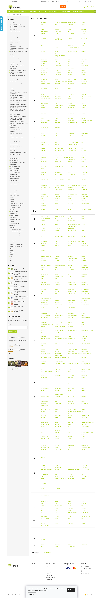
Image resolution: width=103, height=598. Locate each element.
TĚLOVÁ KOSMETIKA (15, 172)
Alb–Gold (70, 27)
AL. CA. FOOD (58, 27)
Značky (10, 260)
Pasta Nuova (85, 351)
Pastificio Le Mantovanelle (58, 354)
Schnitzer (43, 429)
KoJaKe (70, 243)
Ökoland (43, 343)
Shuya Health (44, 427)
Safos (56, 409)
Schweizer (70, 429)
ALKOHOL (11, 250)
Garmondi (43, 172)
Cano (56, 94)
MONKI (69, 298)
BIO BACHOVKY (12, 90)
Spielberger (71, 443)
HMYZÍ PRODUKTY (14, 86)
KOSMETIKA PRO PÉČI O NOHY (17, 230)
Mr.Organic (44, 302)
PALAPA (43, 349)
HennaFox (70, 192)
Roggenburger (45, 401)
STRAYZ (56, 447)
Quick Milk (57, 383)
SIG (42, 432)
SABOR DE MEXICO (45, 409)
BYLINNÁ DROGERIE (14, 183)
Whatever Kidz (58, 521)
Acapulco (43, 22)
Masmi (42, 291)
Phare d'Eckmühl (59, 361)
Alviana (56, 34)
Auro (83, 45)
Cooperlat (84, 105)
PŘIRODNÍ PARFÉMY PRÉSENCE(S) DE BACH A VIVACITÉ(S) (18, 101)
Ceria (83, 99)
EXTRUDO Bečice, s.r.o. (73, 144)
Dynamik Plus (58, 127)
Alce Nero (84, 27)
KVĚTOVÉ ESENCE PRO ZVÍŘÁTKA (17, 121)
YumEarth (84, 537)
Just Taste (44, 233)
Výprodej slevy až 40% (15, 24)
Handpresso (44, 185)
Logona (43, 272)
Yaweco (57, 537)
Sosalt (56, 441)
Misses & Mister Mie (59, 296)
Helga (56, 192)
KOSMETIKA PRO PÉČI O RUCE (17, 234)
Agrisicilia (70, 25)
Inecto (43, 221)
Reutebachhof (45, 397)
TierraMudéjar (45, 474)
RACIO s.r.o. (71, 388)
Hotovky (84, 201)
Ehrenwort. (71, 133)
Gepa (69, 172)
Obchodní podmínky (50, 570)
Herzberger (84, 194)
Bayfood (70, 54)
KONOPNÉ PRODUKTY (15, 195)
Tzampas (43, 483)
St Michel (84, 443)
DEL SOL (43, 118)
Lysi (69, 278)
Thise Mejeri (58, 472)
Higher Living (44, 196)
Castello (70, 96)
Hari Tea (57, 187)
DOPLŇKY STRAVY (14, 211)
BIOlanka (84, 72)
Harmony (84, 187)
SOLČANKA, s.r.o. (45, 438)
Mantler (43, 289)
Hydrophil (43, 205)
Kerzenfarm (58, 239)
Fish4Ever (43, 157)
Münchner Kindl (58, 305)
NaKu (56, 311)
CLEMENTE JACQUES (86, 101)
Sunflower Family (86, 447)
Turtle (83, 481)
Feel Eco (84, 150)
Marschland (71, 289)
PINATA (69, 361)
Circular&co (44, 101)
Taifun (43, 463)
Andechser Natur (59, 36)
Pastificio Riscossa (86, 354)
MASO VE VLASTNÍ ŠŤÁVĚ (16, 134)
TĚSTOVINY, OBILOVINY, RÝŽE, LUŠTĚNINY (17, 73)
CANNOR (43, 94)
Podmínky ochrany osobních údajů (52, 572)
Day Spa (43, 116)
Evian (56, 142)
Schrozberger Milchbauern (58, 429)
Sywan (83, 452)
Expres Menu (58, 144)
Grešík (69, 177)
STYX (69, 447)
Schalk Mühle (58, 427)
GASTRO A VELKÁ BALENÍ (15, 84)
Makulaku (43, 287)
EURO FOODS (85, 140)
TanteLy (70, 463)
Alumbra (43, 34)
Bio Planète (71, 68)
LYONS (56, 278)
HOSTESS (57, 201)
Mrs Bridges (58, 302)
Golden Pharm (58, 174)
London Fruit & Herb (87, 272)
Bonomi (43, 81)
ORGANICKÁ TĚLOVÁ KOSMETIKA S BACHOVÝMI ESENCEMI (18, 113)
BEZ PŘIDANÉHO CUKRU (15, 46)
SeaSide (56, 422)
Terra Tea (70, 467)
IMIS (55, 218)
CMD (56, 103)
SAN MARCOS (85, 418)
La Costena (57, 254)
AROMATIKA (70, 45)
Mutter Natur (85, 305)
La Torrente (85, 254)
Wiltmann (70, 523)
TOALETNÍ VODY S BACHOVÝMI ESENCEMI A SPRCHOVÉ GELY (17, 118)
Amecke (83, 34)
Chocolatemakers (86, 210)
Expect (83, 142)
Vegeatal (84, 501)
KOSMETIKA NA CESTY (15, 158)
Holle (69, 198)
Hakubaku (43, 183)
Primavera (57, 369)
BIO (11, 44)
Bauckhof (43, 54)
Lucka (69, 276)
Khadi (69, 239)
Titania (70, 474)
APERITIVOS (84, 38)
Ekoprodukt (85, 133)
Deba (69, 116)
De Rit (56, 116)
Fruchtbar (84, 166)
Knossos (43, 243)
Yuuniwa (43, 539)
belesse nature (85, 54)
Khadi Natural (85, 239)
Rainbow (84, 388)
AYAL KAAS (43, 48)
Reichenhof (44, 393)
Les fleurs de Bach (46, 265)
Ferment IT (84, 153)
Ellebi (69, 135)
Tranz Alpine (44, 481)
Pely (69, 357)
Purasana (70, 377)
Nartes (70, 311)
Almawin (84, 29)
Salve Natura (58, 415)
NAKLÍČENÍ (12, 57)
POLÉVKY (12, 132)
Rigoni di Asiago (72, 399)
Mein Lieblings (85, 291)
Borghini (70, 81)
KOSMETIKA (13, 240)
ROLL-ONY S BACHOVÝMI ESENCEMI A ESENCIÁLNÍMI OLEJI (18, 107)
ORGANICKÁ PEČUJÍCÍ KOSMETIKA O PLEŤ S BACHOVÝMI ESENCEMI (18, 110)
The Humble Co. (85, 470)
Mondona (57, 298)
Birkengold (84, 77)
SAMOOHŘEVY (13, 140)
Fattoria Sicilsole (59, 150)
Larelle (83, 256)
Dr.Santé (84, 125)
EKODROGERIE (12, 226)
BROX (42, 86)
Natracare (70, 313)
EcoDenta (70, 131)
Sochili (70, 436)
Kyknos (43, 250)
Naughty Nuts (58, 322)
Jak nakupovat (55, 1)
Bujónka (70, 86)
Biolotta (43, 75)
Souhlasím (71, 590)
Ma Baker (43, 282)
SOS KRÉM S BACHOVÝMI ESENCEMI (18, 116)
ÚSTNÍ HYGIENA (13, 175)
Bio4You (43, 70)
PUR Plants (44, 377)
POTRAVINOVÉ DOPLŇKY (14, 207)
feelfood (43, 153)
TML (82, 474)
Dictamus (84, 118)
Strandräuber (45, 447)
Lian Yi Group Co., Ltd (60, 265)
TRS (69, 481)
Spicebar (57, 443)
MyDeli (56, 307)
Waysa (69, 516)
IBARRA (69, 216)
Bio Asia (70, 66)
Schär (69, 427)
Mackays (57, 282)
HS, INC (56, 203)
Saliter (43, 412)
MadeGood (84, 282)
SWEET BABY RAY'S (45, 452)
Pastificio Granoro (46, 354)
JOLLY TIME (43, 230)
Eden (56, 133)
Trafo (83, 479)
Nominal (43, 326)
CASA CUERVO (85, 94)
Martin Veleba (85, 289)
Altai (69, 31)
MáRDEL (56, 289)
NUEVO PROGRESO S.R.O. (87, 330)
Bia (69, 63)
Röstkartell (71, 403)
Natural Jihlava (59, 315)
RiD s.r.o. (84, 397)
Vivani (56, 510)
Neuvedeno (57, 324)
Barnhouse (84, 52)
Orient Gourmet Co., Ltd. (61, 339)
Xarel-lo (43, 531)
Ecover (43, 133)
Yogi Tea (70, 537)
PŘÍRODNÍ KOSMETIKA (14, 144)
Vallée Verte (44, 501)
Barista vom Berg (72, 52)
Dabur (56, 114)
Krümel (56, 248)
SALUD (56, 412)
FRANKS (70, 162)
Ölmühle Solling (86, 343)
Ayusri (56, 48)
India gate (70, 218)
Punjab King (84, 375)
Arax (69, 42)
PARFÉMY (13, 242)
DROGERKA (12, 228)
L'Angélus (43, 254)
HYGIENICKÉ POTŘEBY (15, 154)
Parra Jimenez (71, 351)
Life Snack (84, 265)
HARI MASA (84, 185)
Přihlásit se (12, 331)
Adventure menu (72, 22)
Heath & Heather (72, 189)
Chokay (43, 212)
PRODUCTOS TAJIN (86, 369)
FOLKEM (56, 159)
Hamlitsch (70, 183)
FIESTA (42, 155)
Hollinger (84, 198)
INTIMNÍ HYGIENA (14, 238)
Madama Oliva (71, 282)
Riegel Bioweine (58, 399)
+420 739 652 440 (87, 568)
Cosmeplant (58, 108)
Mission (70, 296)
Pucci (69, 371)
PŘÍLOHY (12, 136)
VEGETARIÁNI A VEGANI (15, 82)
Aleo (42, 29)
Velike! (69, 503)
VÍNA (11, 256)
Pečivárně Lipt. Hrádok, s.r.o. (60, 358)
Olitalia (57, 336)
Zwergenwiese (71, 546)
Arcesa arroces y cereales (86, 42)
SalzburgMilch (85, 415)
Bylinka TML (57, 88)
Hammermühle (85, 183)
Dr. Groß (84, 123)
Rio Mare (84, 399)
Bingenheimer (58, 66)
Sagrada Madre (72, 409)
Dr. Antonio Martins (73, 123)
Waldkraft (44, 516)
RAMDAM (43, 391)
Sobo (69, 432)
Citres (56, 101)
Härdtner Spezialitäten (74, 185)
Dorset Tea (44, 123)
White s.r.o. (84, 521)
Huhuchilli (70, 203)
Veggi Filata (44, 503)
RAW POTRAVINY (14, 68)
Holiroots (57, 198)
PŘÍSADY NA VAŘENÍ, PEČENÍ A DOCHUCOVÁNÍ (17, 65)
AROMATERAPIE (14, 148)
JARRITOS (84, 225)
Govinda (84, 174)
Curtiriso (43, 110)
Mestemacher (71, 293)
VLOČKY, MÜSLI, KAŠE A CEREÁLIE (17, 76)
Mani (83, 287)
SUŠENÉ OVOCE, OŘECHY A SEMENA (18, 70)
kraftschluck (85, 246)
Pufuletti (84, 371)
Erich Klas (43, 140)
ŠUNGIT (12, 199)
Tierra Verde (85, 472)
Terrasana (84, 467)
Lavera (56, 258)
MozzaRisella (85, 300)
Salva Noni (44, 415)
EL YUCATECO (44, 135)
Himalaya (70, 196)
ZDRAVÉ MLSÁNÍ (13, 78)
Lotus (69, 274)
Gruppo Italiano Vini (60, 179)
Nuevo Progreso (72, 330)
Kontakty (48, 581)
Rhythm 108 (71, 397)
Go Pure (43, 174)
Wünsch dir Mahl (45, 525)
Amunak (43, 36)
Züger (56, 546)
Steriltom (44, 445)
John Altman (71, 228)
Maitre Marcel (85, 285)
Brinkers (84, 84)
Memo (56, 293)
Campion (70, 92)
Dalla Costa (71, 114)
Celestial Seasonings (46, 99)
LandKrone (57, 256)
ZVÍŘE (10, 258)
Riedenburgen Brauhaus (47, 399)
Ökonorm (57, 343)
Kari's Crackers (59, 237)
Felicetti (57, 153)
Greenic (56, 177)
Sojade (83, 436)
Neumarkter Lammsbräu (47, 324)
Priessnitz (44, 369)
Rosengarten (58, 403)
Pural (56, 377)
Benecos (57, 61)
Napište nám (49, 579)
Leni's (83, 263)
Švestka (43, 457)
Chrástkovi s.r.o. (59, 212)
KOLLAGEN (12, 209)
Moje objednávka (50, 575)
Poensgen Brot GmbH (73, 363)
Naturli (83, 320)
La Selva (70, 254)
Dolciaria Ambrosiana (87, 120)
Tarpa (56, 465)
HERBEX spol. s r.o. (72, 194)
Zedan (69, 544)
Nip (69, 324)
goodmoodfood (72, 174)
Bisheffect (44, 79)
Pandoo (43, 351)
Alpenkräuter (44, 31)
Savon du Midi (44, 422)
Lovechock (84, 274)
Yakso (42, 537)
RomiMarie (70, 401)
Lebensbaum (44, 261)
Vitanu (56, 508)
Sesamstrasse (45, 424)
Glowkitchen (85, 172)
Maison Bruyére (72, 285)
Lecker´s (70, 261)
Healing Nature (58, 189)
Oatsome (43, 336)
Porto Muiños (45, 367)
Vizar (69, 510)
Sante (69, 420)
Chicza (69, 210)
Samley (56, 418)
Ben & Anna (44, 61)
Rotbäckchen (85, 403)
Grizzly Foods (44, 179)
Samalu (43, 418)
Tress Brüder (58, 481)
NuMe (42, 332)
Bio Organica (58, 68)
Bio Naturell (44, 68)
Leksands (57, 263)
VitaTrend (70, 508)
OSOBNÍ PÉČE (13, 164)
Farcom (43, 150)
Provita (57, 371)
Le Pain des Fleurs (72, 258)
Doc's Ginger (71, 120)
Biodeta (83, 70)
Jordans (57, 230)
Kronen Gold (44, 248)
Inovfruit (57, 221)
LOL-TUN (70, 272)
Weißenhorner (45, 518)
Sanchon (57, 420)
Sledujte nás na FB (87, 571)
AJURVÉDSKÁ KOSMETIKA (16, 146)
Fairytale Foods (72, 148)
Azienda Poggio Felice (73, 48)
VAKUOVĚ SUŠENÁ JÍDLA (15, 142)
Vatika (56, 501)
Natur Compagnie (45, 315)
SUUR (69, 450)
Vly (42, 512)
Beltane (56, 59)
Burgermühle (85, 86)
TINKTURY (12, 201)
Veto (42, 506)
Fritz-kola (84, 164)
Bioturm (84, 75)
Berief (69, 61)
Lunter (43, 278)
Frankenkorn (58, 162)
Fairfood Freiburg (59, 148)
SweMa (56, 452)
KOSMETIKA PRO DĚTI (15, 160)
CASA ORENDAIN (45, 96)
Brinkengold (71, 84)
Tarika (43, 465)
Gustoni (84, 179)
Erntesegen (58, 140)
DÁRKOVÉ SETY (13, 150)
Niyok (83, 324)
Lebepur (57, 261)
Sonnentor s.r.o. (45, 441)
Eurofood (44, 142)
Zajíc (42, 544)
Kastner (84, 237)
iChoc (83, 216)
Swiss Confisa (71, 452)
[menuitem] (11, 11)
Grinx (83, 177)
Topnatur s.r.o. (86, 476)
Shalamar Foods (59, 424)
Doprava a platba (45, 1)
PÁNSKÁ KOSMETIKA (15, 166)
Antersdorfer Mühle (87, 36)
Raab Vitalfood (45, 388)
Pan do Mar (84, 349)
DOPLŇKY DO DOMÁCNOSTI (16, 244)
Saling (83, 409)
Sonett (83, 438)
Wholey (43, 523)
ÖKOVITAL (70, 343)
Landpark (70, 256)
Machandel (57, 285)
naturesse (57, 320)
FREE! (42, 164)
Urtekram (57, 489)
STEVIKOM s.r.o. (72, 445)
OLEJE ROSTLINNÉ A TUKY (16, 59)
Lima (56, 267)
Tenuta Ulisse (44, 467)
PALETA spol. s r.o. (72, 349)
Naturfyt (70, 320)
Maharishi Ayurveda (46, 285)
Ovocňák (70, 341)
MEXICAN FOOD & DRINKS (16, 36)
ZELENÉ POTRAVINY (14, 224)
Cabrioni (43, 92)
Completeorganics (59, 105)
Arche (42, 45)
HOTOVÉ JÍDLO (12, 125)
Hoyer (42, 203)
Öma (42, 345)
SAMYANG (70, 418)
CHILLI (11, 88)
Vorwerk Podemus (86, 512)
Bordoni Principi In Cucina (61, 81)
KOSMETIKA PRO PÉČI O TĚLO (17, 236)
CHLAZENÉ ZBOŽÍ (14, 80)
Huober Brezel (85, 203)
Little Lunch (71, 270)
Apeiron (70, 38)
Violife (69, 506)
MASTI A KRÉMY (13, 193)
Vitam (42, 508)
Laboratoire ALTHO (46, 256)
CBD (11, 189)
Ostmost (84, 339)
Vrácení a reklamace (50, 577)
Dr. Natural (44, 125)
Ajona (42, 27)
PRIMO (69, 369)
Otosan (43, 341)
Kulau (83, 248)
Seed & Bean (71, 422)
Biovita (70, 77)
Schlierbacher (85, 427)
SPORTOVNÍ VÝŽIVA (14, 215)
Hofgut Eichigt (85, 196)
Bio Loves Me (85, 66)
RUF (55, 406)
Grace (42, 177)
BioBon (56, 70)
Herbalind (43, 194)
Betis (83, 61)
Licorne (70, 265)
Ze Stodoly (57, 544)
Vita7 (83, 506)
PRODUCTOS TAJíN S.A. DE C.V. (47, 372)
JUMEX (83, 230)
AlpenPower (58, 31)
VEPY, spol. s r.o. (86, 503)
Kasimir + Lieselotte (73, 237)
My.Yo (42, 307)
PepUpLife (84, 357)
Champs (56, 210)
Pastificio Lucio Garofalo (74, 354)
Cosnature (71, 108)
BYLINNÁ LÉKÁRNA (13, 181)
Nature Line (57, 317)
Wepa (69, 518)
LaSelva (43, 258)
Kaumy (42, 239)
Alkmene (57, 29)
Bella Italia (44, 59)
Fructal (70, 166)
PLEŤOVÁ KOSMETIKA (15, 168)
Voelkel (57, 512)
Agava (42, 25)
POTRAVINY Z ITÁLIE (14, 34)
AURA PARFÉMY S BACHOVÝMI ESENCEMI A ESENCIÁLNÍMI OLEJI (19, 92)
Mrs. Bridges (71, 302)
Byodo (69, 88)
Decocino (84, 116)
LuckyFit (84, 276)
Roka (56, 401)
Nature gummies (45, 317)
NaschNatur (44, 313)
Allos (69, 29)
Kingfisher (44, 241)
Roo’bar (84, 401)
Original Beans (71, 339)
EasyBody (43, 131)
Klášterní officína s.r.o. (74, 241)
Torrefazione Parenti (60, 479)
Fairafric (43, 148)
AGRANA (56, 25)
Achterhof (84, 25)
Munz (69, 305)
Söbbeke (57, 432)
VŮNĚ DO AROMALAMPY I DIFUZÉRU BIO (19, 123)
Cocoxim (84, 103)
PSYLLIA (12, 197)
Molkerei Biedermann (46, 298)
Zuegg (42, 546)
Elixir (56, 135)
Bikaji (83, 63)
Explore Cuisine (45, 144)
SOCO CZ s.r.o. (44, 436)
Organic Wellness (45, 339)
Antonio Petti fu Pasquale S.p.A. (59, 38)
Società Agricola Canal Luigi (87, 433)
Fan (82, 148)
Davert (83, 114)
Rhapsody (57, 397)
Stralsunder (85, 445)
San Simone (44, 420)
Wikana (56, 523)
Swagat (83, 450)
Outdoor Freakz (59, 341)
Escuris (70, 140)
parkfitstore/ (86, 573)
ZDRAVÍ (12, 221)
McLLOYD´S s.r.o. (72, 291)
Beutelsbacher (58, 63)
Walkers (57, 516)
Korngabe (43, 246)
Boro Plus (84, 81)
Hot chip (70, 201)
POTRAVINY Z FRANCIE (15, 40)
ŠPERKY (10, 248)
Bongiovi (84, 79)
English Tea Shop (59, 138)
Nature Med (71, 317)
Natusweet (44, 322)
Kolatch (84, 243)
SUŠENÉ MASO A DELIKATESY (16, 138)
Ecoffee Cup (85, 131)
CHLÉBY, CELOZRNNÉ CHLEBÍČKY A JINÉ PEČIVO (19, 49)
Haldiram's (57, 183)
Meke (42, 293)
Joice (83, 228)
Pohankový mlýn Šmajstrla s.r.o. (86, 364)
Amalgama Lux (71, 34)
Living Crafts (85, 270)
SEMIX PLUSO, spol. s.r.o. (88, 422)
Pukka (42, 375)
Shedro (70, 424)
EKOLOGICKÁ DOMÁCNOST (16, 246)
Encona (43, 138)
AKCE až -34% (12, 22)
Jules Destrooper (72, 230)
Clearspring (71, 101)
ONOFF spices (85, 336)
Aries (56, 45)
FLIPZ (83, 157)
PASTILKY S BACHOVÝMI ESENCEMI (18, 104)
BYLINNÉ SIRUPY (13, 185)
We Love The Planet (86, 516)
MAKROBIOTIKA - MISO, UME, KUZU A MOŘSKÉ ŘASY (18, 52)
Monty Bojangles (86, 298)
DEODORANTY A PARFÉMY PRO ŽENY (18, 152)
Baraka (56, 52)
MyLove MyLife (71, 307)
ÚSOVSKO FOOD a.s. (46, 496)
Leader (83, 258)
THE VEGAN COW (45, 472)
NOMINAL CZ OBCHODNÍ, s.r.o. (60, 327)
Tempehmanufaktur (86, 465)
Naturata (84, 315)
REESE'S (83, 391)
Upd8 (42, 489)
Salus (83, 412)
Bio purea (84, 68)
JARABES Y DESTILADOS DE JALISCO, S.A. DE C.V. (74, 225)
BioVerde (57, 77)
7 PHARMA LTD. (47, 552)
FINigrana (70, 155)
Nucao (43, 330)
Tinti (56, 474)
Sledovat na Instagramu (19, 369)
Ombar (69, 336)
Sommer (70, 438)
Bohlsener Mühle (72, 79)
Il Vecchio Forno (45, 218)
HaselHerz (44, 189)
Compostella (71, 105)
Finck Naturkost (59, 155)
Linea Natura (85, 267)
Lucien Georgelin (59, 276)
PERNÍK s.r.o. (44, 361)
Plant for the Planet (60, 363)
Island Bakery (71, 221)
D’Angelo (43, 114)
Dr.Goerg (57, 125)
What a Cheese (44, 521)
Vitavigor (84, 508)
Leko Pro (43, 263)
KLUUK (83, 241)
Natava (56, 313)
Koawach (57, 243)
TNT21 (56, 476)
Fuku (42, 168)
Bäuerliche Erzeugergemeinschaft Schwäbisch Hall (60, 55)
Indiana (83, 218)
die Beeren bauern (45, 120)
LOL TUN (56, 272)
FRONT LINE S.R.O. (59, 166)
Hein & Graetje (44, 192)
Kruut (69, 248)
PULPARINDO (71, 375)
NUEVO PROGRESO (59, 330)
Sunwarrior (58, 450)
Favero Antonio (72, 150)
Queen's (43, 383)
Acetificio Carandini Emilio (61, 22)
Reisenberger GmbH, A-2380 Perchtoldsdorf (61, 393)
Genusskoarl (58, 172)
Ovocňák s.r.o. (85, 341)
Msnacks (84, 302)
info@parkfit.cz (86, 566)
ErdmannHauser (72, 138)
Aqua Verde (57, 42)
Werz (83, 518)
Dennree (57, 118)
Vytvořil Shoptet (91, 595)
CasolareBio (58, 96)
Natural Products (72, 315)
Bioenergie (44, 72)
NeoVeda (70, 322)
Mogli (83, 296)
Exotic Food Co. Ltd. (73, 142)
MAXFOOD (57, 291)
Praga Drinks (85, 367)
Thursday (70, 472)
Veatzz (70, 501)
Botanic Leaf (58, 84)
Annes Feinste (71, 36)
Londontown (44, 274)
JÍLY (11, 156)
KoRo (69, 246)
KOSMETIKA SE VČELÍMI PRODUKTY (18, 162)
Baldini (43, 52)
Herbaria (57, 194)
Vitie (42, 510)
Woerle (83, 523)
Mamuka (70, 287)
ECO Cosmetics (58, 131)
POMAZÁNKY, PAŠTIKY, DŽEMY (17, 61)
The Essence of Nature (74, 470)
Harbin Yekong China (60, 185)
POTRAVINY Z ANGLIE (15, 32)
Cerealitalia (58, 99)
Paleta (56, 349)
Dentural (70, 118)
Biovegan (43, 77)
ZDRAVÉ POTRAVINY (13, 30)
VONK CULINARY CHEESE (73, 512)
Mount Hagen (71, 300)
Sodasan (57, 436)
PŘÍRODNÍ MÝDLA (14, 170)
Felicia (69, 153)
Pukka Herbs (58, 375)
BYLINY (11, 187)
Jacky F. (56, 225)
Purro (83, 377)
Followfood (71, 159)
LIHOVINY (12, 252)
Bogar (56, 79)
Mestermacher (85, 293)
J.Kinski (43, 225)
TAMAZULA (57, 463)
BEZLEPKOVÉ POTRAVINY (16, 42)
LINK (42, 270)
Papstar (57, 351)
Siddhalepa (84, 429)
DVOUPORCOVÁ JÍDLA (15, 127)
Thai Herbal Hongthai (46, 470)
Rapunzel (57, 391)
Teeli (69, 465)
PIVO (11, 254)
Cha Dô (43, 210)
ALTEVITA (84, 31)
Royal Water (44, 406)
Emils (83, 135)
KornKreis (57, 246)
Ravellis (70, 391)
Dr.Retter (70, 125)
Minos (42, 296)
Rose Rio (43, 403)
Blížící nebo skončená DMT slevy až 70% (18, 27)
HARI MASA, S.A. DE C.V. (46, 187)
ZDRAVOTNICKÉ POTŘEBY (16, 205)
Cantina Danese (72, 94)
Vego (56, 503)
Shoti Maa (84, 424)
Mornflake (57, 300)
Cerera (70, 99)
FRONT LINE (44, 166)
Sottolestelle (85, 441)
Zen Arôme (84, 544)
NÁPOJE (12, 55)
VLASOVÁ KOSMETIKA (15, 177)
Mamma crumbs (58, 287)
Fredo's (83, 162)
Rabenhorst (58, 388)
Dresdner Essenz (45, 127)
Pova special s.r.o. (59, 367)
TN (42, 476)
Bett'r (43, 63)
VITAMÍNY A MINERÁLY (15, 219)
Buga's (56, 86)
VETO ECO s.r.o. (58, 506)
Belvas (69, 59)
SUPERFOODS (13, 217)
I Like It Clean (44, 216)
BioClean (70, 70)
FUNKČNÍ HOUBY (14, 213)
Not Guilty (70, 326)
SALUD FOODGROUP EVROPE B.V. (74, 412)
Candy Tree (84, 92)
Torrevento (71, 479)
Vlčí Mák (84, 510)
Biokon (70, 72)
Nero (83, 322)
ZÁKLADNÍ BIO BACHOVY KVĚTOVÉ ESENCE (18, 98)
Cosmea (43, 108)
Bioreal (70, 75)
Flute (42, 159)
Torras (43, 479)
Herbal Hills (85, 192)
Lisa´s (56, 270)
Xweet (56, 531)
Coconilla (70, 103)
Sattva (83, 420)
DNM (56, 120)
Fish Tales (84, 155)
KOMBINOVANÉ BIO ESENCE (16, 95)
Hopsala (43, 201)
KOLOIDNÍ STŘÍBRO (14, 191)
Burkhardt (44, 88)
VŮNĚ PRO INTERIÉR (14, 179)
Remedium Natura (86, 393)
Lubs (42, 276)
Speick (43, 443)
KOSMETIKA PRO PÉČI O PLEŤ (17, 232)
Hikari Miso (57, 196)
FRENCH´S (57, 164)
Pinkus (43, 363)
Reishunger (71, 393)
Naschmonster (85, 311)
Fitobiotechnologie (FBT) (61, 157)
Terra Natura (58, 467)
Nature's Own (44, 320)
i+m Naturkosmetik (59, 216)
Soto (69, 441)
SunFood (43, 450)
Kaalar (43, 237)
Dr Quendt (57, 123)
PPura (69, 367)
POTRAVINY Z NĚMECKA (15, 38)
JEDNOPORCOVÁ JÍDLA (15, 130)
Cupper (83, 108)
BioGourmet (58, 72)
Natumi (83, 313)
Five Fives (70, 157)
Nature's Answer (86, 317)
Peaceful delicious (46, 357)
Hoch (42, 198)
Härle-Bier (70, 187)
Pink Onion (84, 361)
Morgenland (44, 300)
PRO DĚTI (12, 63)
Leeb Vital (84, 261)
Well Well (57, 518)
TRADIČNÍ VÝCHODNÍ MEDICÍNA (17, 203)
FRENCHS (70, 164)
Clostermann (44, 103)
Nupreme (57, 332)
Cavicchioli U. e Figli (86, 96)
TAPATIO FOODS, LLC (86, 463)
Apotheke (43, 42)
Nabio (42, 311)
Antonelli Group (45, 38)
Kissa (56, 241)
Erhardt (84, 138)
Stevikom (57, 445)
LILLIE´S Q (43, 267)
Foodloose (44, 162)
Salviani (70, 415)
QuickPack (70, 383)
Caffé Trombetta (59, 92)
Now (83, 326)
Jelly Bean (57, 228)
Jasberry (43, 228)
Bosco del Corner (45, 84)
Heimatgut (84, 189)
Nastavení (32, 594)
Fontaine (84, 159)
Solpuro (57, 438)
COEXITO (43, 105)
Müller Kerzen (44, 305)
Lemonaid (70, 263)
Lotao (56, 274)
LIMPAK (69, 267)
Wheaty (70, 521)
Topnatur (70, 476)
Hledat (63, 6)
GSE (69, 179)
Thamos (57, 470)
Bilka (42, 66)
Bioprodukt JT (58, 75)
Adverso (84, 22)
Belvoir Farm (85, 59)
